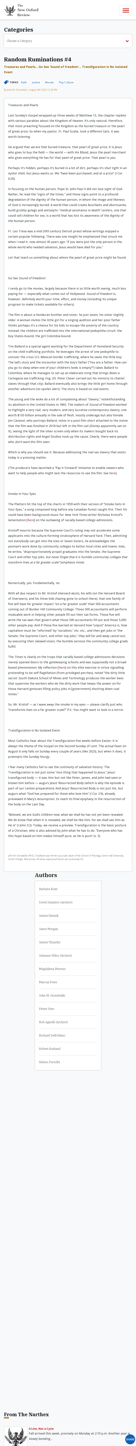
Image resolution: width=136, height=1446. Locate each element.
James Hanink (49, 916)
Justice (36, 82)
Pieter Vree (46, 1009)
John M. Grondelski (52, 995)
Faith (24, 82)
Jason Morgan (48, 929)
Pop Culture (66, 82)
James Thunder (50, 942)
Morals (49, 82)
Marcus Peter (48, 982)
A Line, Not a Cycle (41, 1429)
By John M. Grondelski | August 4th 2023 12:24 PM (30, 89)
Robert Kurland (49, 1049)
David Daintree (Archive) (55, 902)
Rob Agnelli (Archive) (53, 1022)
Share (130, 1439)
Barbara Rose (48, 889)
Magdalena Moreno (52, 969)
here (112, 473)
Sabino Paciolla (49, 1062)
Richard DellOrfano (52, 1035)
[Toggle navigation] (126, 10)
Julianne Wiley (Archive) (55, 955)
